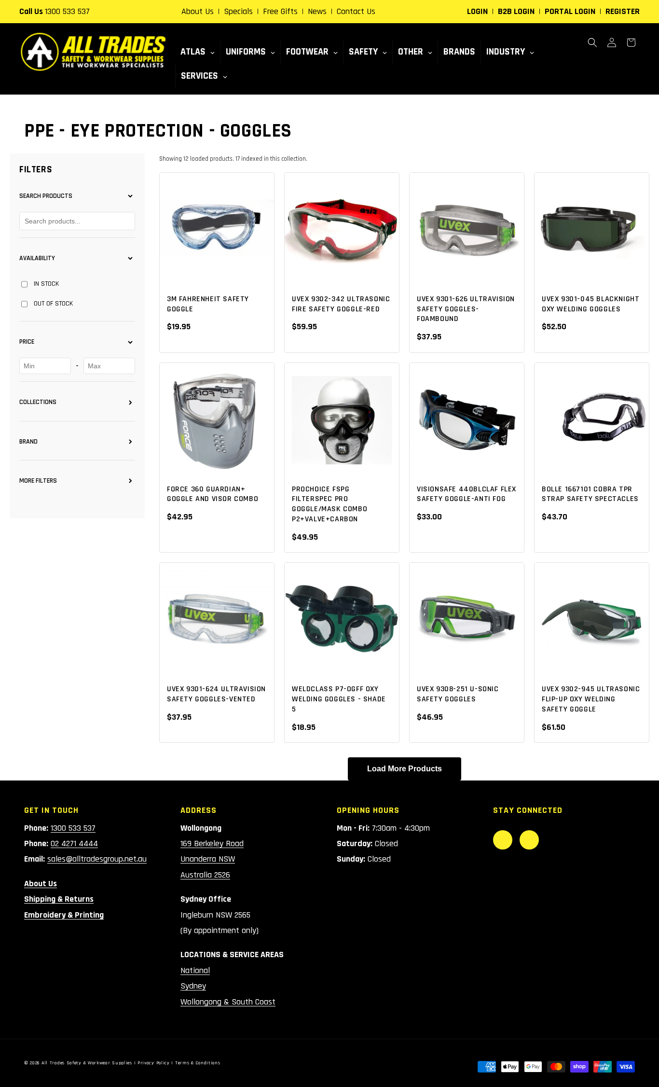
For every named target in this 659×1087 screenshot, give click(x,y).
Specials (238, 11)
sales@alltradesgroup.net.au (97, 858)
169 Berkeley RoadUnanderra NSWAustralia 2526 (212, 859)
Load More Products (404, 769)
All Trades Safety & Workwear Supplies (86, 1063)
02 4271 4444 (74, 843)
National (195, 970)
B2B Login (516, 11)
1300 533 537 (67, 11)
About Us (197, 11)
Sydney (193, 985)
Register (622, 11)
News (317, 11)
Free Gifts (280, 11)
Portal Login (570, 11)
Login (477, 11)
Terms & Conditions (197, 1063)
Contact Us (356, 11)
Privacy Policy (153, 1063)
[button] (592, 42)
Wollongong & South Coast (227, 1001)
